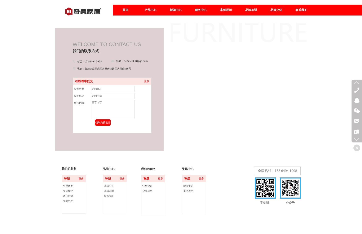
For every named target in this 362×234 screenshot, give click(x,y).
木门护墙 (68, 195)
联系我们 (109, 195)
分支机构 (147, 190)
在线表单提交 (84, 81)
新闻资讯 (188, 185)
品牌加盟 (109, 190)
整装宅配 (68, 200)
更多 (146, 81)
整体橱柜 (68, 190)
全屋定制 (68, 185)
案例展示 (188, 190)
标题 (67, 178)
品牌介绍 (109, 185)
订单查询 (147, 185)
